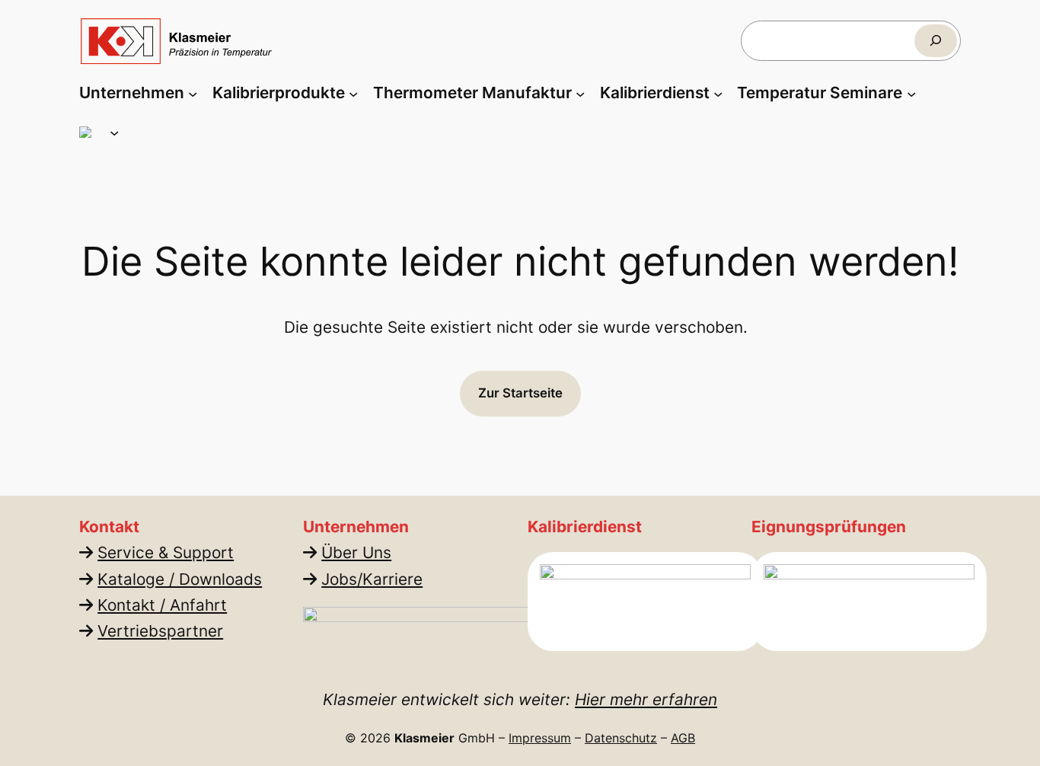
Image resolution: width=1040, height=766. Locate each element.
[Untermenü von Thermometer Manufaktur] (580, 92)
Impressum (540, 737)
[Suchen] (935, 40)
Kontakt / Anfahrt (162, 604)
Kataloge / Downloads (179, 579)
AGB (683, 737)
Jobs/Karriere (372, 579)
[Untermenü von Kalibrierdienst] (718, 92)
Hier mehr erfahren (646, 699)
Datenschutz (621, 737)
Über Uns (356, 552)
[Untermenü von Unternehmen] (192, 92)
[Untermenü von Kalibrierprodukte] (353, 92)
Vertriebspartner (160, 630)
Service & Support (165, 552)
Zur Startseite (520, 393)
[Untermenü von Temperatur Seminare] (911, 92)
